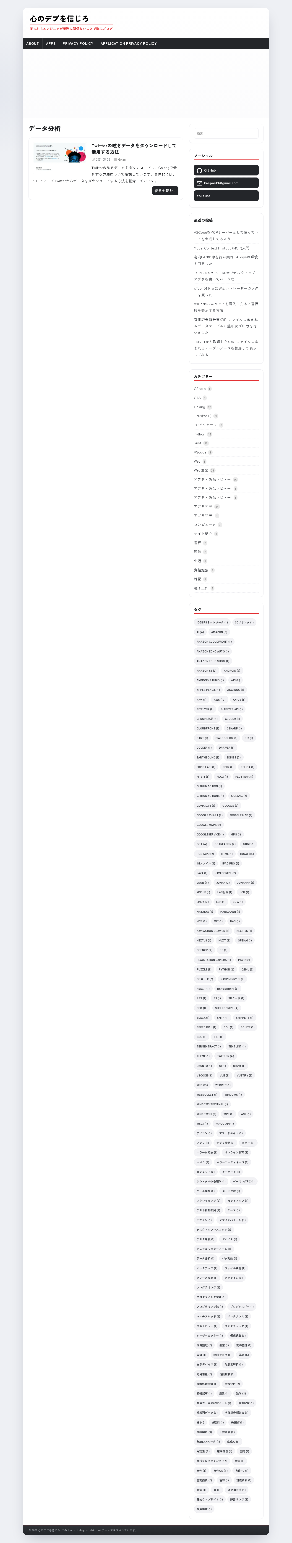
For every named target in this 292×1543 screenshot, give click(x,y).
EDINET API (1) (206, 767)
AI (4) (200, 632)
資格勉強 (201, 569)
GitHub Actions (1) (210, 796)
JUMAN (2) (223, 882)
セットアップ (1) (238, 1200)
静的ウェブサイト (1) (210, 1499)
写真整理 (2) (204, 1345)
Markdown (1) (230, 911)
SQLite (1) (248, 1027)
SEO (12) (202, 1008)
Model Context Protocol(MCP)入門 (221, 247)
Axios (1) (239, 699)
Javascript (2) (225, 873)
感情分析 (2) (232, 1384)
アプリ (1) (203, 1143)
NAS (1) (235, 921)
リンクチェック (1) (236, 1326)
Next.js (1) (244, 931)
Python (199, 433)
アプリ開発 (203, 506)
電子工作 (201, 587)
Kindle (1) (203, 892)
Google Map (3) (241, 815)
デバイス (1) (229, 1239)
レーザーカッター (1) (210, 1335)
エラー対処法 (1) (207, 1152)
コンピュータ (205, 524)
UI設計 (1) (239, 1066)
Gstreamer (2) (224, 844)
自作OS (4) (221, 1470)
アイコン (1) (204, 1133)
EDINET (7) (234, 757)
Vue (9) (224, 1075)
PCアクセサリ (205, 424)
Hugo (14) (247, 854)
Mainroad (95, 1530)
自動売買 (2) (204, 1480)
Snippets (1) (244, 1017)
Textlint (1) (237, 1046)
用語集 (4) (203, 1451)
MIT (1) (218, 921)
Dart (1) (202, 738)
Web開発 (201, 469)
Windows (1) (233, 1094)
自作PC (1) (242, 1470)
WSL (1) (246, 1114)
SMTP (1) (223, 1017)
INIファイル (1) (206, 863)
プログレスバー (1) (242, 1306)
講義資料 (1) (244, 1480)
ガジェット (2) (206, 1172)
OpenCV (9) (204, 950)
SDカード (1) (236, 998)
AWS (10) (220, 699)
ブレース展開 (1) (207, 1278)
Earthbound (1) (208, 757)
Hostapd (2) (205, 854)
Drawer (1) (227, 747)
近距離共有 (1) (237, 1490)
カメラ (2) (203, 1162)
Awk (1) (201, 699)
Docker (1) (204, 747)
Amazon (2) (219, 632)
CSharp (200, 388)
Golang (122, 159)
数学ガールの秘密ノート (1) (214, 1403)
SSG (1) (201, 1037)
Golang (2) (239, 796)
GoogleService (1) (210, 834)
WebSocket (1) (207, 1094)
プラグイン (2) (234, 1278)
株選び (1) (237, 1422)
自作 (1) (201, 1470)
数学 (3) (241, 1393)
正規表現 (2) (227, 1432)
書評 (197, 542)
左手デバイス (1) (207, 1364)
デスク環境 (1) (206, 1239)
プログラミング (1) (208, 1287)
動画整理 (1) (244, 1345)
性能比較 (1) (227, 1374)
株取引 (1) (217, 1422)
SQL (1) (228, 1027)
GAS (197, 397)
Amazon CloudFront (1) (214, 641)
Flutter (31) (244, 776)
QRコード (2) (205, 979)
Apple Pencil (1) (208, 690)
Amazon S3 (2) (206, 670)
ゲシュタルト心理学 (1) (211, 1181)
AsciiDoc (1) (235, 690)
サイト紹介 (203, 533)
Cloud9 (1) (232, 719)
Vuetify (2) (244, 1075)
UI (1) (222, 1066)
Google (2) (230, 805)
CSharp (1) (234, 728)
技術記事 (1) (204, 1393)
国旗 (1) (201, 1355)
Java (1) (202, 873)
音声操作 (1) (204, 1509)
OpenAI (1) (245, 940)
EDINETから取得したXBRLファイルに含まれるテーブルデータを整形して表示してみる (226, 348)
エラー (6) (248, 1143)
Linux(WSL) (202, 415)
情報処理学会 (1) (207, 1384)
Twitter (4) (225, 1056)
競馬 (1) (239, 1461)
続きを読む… (165, 190)
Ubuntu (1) (204, 1066)
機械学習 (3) (204, 1432)
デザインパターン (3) (232, 1220)
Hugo (82, 1530)
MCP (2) (202, 921)
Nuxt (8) (225, 940)
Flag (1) (222, 776)
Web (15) (202, 1085)
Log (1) (238, 902)
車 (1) (217, 1490)
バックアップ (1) (207, 1268)
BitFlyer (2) (205, 709)
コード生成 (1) (231, 1191)
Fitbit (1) (203, 776)
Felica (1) (247, 767)
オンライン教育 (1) (236, 1152)
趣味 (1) (201, 1490)
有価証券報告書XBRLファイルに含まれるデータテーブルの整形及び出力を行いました (226, 326)
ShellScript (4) (227, 1008)
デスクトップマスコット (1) (214, 1229)
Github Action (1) (209, 786)
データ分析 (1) (206, 1258)
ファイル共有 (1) (235, 1268)
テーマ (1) (233, 1210)
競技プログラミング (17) (212, 1461)
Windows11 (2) (206, 1114)
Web (197, 461)
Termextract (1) (209, 1046)
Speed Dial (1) (206, 1027)
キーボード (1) (231, 1172)
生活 (197, 560)
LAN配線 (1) (224, 892)
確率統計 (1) (224, 1451)
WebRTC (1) (223, 1085)
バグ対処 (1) (229, 1258)
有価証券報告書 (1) (236, 1412)
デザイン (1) (204, 1220)
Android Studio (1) (210, 680)
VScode (200, 451)
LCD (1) (244, 892)
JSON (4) (203, 882)
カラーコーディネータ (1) (232, 1162)
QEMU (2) (248, 969)
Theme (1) (203, 1056)
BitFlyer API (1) (232, 709)
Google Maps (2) (209, 825)
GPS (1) (236, 834)
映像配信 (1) (246, 1403)
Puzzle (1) (204, 969)
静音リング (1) (239, 1499)
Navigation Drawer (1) (213, 931)
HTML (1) (227, 854)
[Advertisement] (146, 84)
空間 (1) (244, 1451)
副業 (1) (224, 1345)
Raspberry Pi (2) (233, 979)
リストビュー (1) (207, 1326)
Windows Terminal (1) (212, 1104)
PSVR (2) (244, 960)
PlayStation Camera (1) (214, 960)
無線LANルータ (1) (208, 1441)
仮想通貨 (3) (238, 1335)
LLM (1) (221, 902)
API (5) (235, 680)
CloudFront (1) (208, 728)
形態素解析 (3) (234, 1364)
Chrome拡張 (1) (207, 719)
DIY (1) (249, 738)
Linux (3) (203, 902)
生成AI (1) (233, 1441)
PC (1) (223, 950)
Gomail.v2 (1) (206, 805)
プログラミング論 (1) (210, 1306)
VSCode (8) (204, 1075)
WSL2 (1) (202, 1123)
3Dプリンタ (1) (244, 622)
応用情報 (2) (204, 1374)
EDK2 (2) (228, 767)
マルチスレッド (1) (208, 1316)
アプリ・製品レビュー (212, 479)
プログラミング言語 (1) (211, 1297)
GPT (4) (202, 844)
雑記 (197, 578)
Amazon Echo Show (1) (213, 661)
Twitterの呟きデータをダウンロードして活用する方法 (134, 148)
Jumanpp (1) (245, 882)
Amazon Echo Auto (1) (213, 651)
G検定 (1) (249, 844)
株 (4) (200, 1422)
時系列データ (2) (207, 1412)
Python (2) (226, 969)
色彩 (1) (224, 1480)
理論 (197, 551)
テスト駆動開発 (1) (208, 1210)
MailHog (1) (205, 911)
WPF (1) (228, 1114)
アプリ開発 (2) (225, 1143)
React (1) (203, 988)
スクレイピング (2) (208, 1200)
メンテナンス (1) (237, 1316)
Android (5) (232, 670)
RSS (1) (201, 998)
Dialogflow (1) (227, 738)
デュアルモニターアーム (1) (214, 1249)
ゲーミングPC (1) (244, 1181)
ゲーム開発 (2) (206, 1191)
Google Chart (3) (210, 815)
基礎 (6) (244, 1355)
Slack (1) (203, 1017)
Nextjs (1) (204, 940)
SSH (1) (218, 1037)
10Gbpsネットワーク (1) (212, 622)
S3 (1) (217, 998)
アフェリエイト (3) (231, 1133)
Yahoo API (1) (224, 1123)
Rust (197, 442)
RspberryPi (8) (228, 988)
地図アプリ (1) (223, 1355)
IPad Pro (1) (230, 863)
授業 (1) (224, 1393)
